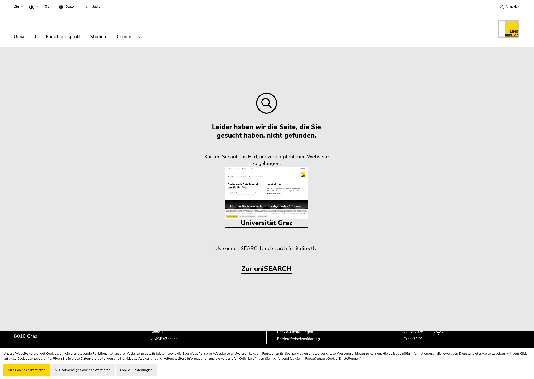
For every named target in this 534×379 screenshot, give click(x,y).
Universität (25, 37)
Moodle (157, 331)
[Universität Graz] (508, 29)
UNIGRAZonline (164, 338)
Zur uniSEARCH (266, 269)
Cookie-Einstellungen (295, 331)
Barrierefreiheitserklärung (298, 338)
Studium (98, 37)
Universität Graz (266, 222)
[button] (17, 6)
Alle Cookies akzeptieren (26, 370)
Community (128, 37)
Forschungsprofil (63, 37)
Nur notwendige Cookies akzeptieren (82, 370)
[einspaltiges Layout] (48, 6)
